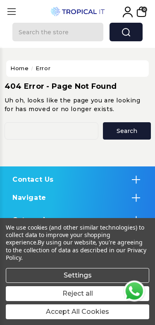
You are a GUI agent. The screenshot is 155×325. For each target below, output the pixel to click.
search (126, 32)
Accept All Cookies (77, 312)
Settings (78, 275)
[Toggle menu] (11, 11)
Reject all (77, 293)
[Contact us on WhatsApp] (134, 291)
